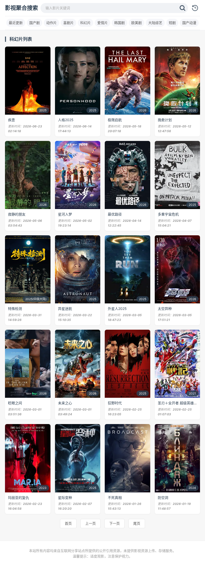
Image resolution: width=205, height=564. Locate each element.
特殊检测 (15, 308)
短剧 (172, 23)
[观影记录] (195, 8)
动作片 (51, 23)
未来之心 (65, 403)
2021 (192, 393)
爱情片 (102, 23)
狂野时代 (115, 403)
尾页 (136, 523)
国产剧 (34, 23)
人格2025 (66, 120)
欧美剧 (136, 23)
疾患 (11, 120)
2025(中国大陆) (35, 299)
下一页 (114, 523)
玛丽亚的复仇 (18, 497)
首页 (68, 523)
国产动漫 (189, 23)
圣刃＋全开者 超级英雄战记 (179, 403)
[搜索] (182, 8)
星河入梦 (65, 214)
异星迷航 (65, 308)
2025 (42, 110)
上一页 (90, 523)
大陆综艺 (155, 23)
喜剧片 (68, 23)
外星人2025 (117, 308)
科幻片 (85, 23)
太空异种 (165, 308)
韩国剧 (119, 23)
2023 (42, 488)
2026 (142, 110)
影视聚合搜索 (21, 8)
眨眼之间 (15, 403)
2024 (192, 488)
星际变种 (65, 497)
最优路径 (115, 214)
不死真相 (115, 497)
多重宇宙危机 (168, 214)
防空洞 (163, 497)
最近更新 (16, 23)
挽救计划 (165, 120)
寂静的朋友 (17, 214)
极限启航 (115, 120)
